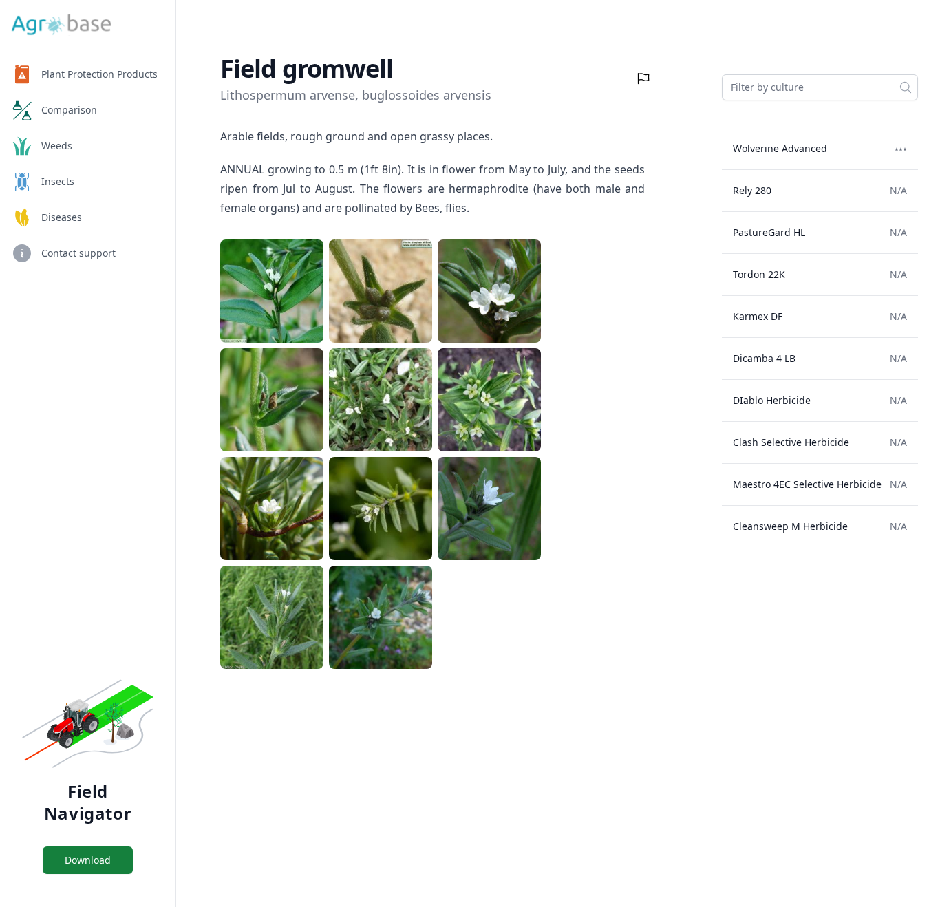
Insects (57, 181)
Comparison (69, 109)
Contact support (78, 252)
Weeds (56, 145)
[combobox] (820, 87)
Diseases (61, 217)
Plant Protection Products (99, 74)
